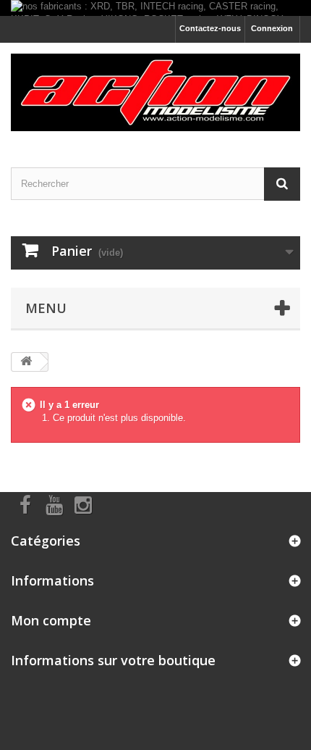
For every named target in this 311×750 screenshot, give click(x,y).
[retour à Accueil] (26, 362)
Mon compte (51, 620)
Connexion (272, 28)
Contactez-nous (210, 28)
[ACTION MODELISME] (155, 92)
